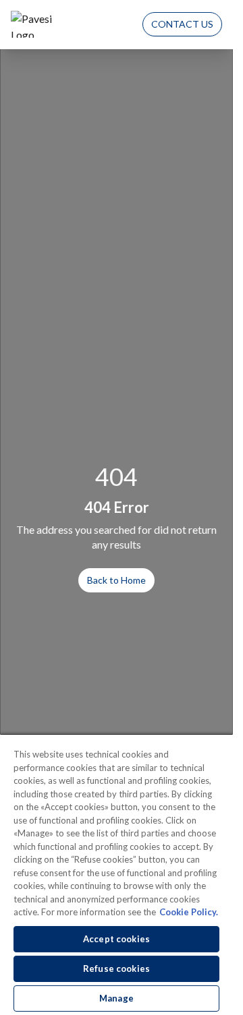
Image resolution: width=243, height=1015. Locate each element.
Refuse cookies (116, 968)
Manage (116, 998)
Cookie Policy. (188, 911)
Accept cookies (116, 938)
